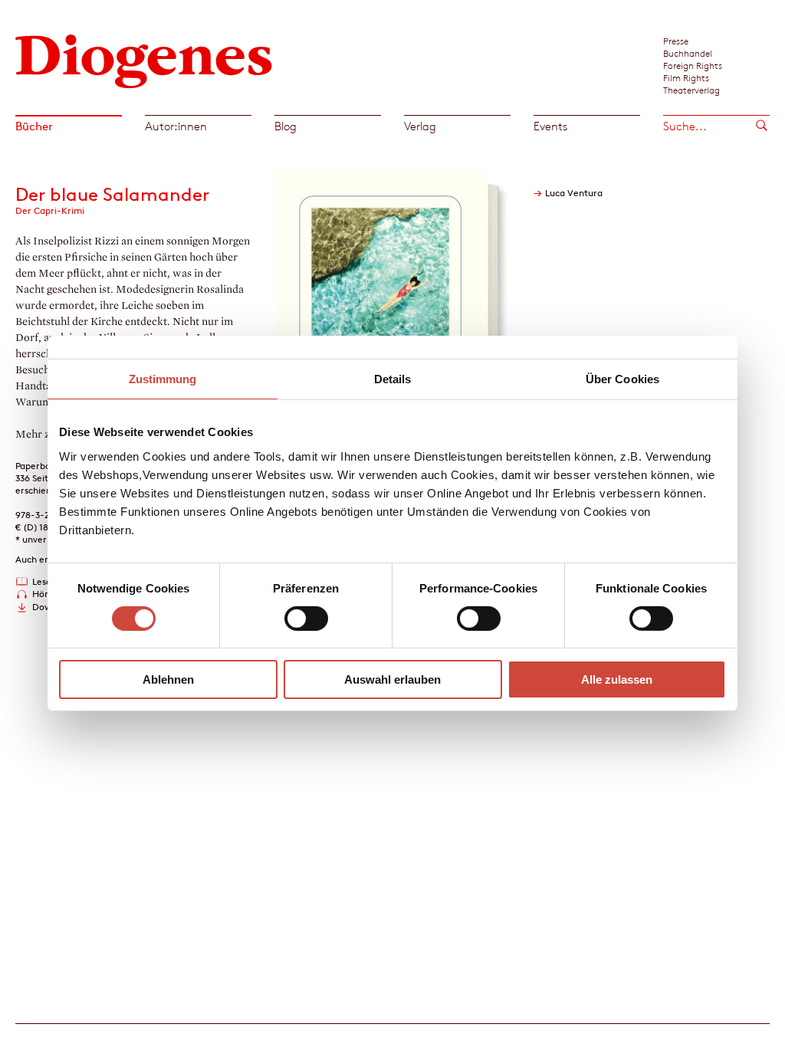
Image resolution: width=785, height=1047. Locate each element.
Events (550, 126)
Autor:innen (176, 126)
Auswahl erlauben (392, 679)
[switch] (306, 618)
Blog (285, 126)
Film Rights (686, 77)
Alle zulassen (616, 679)
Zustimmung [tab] (163, 379)
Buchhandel (687, 53)
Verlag (420, 126)
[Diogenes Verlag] (144, 59)
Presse (675, 40)
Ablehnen (168, 679)
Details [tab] (393, 379)
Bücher (34, 126)
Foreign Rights (692, 65)
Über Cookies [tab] (622, 379)
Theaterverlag (691, 90)
